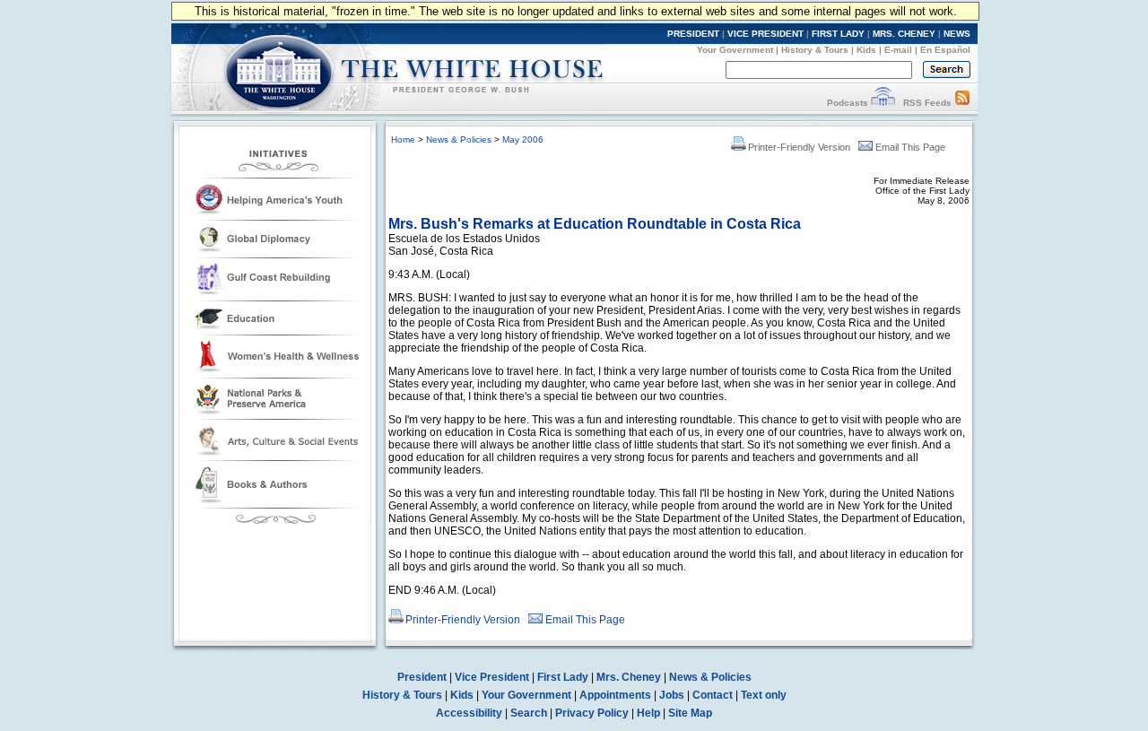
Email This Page (910, 147)
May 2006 (523, 139)
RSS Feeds (927, 103)
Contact (712, 695)
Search (528, 713)
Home (403, 139)
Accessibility (469, 713)
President (422, 677)
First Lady (562, 677)
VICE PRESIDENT (765, 34)
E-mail (898, 50)
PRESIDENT (693, 34)
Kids (866, 50)
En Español (945, 50)
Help (648, 713)
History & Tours (814, 50)
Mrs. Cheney (628, 677)
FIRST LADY (838, 34)
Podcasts (847, 103)
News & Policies (458, 139)
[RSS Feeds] (962, 103)
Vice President (492, 677)
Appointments (615, 695)
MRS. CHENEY (904, 34)
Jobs (671, 695)
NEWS (957, 34)
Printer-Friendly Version (799, 147)
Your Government (735, 50)
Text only (764, 695)
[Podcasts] (883, 103)
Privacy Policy (592, 713)
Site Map (690, 713)
